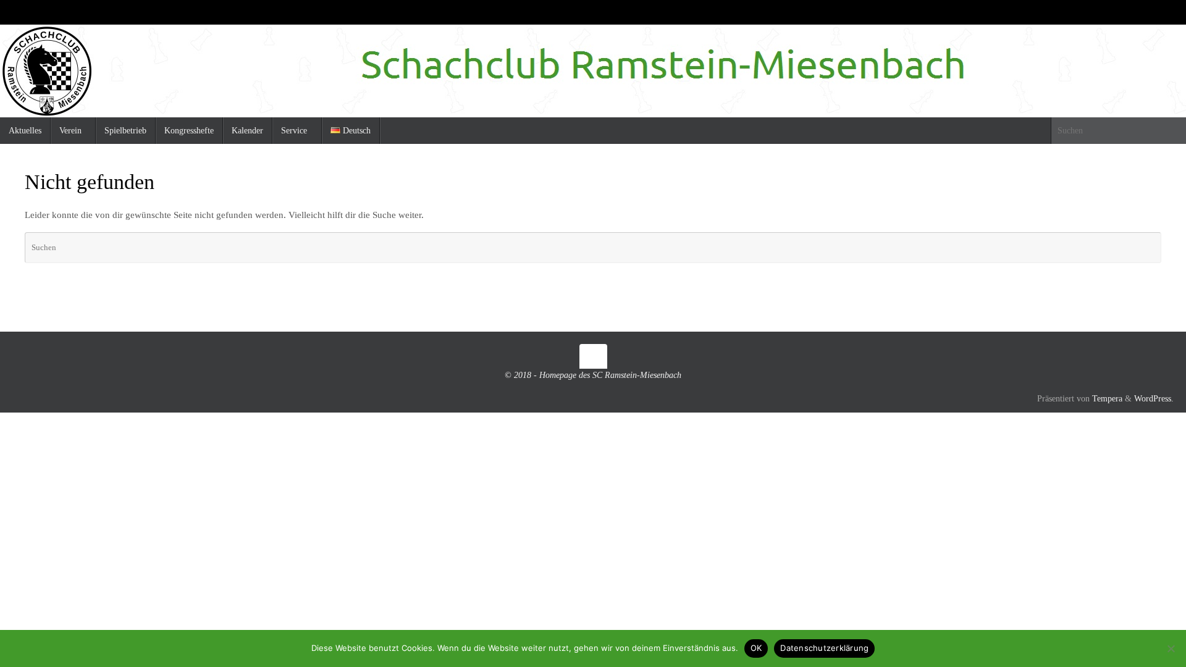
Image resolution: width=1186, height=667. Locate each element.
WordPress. (1154, 398)
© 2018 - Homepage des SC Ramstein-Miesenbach (593, 375)
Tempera (1107, 398)
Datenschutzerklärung (824, 648)
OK (756, 648)
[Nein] (1170, 648)
